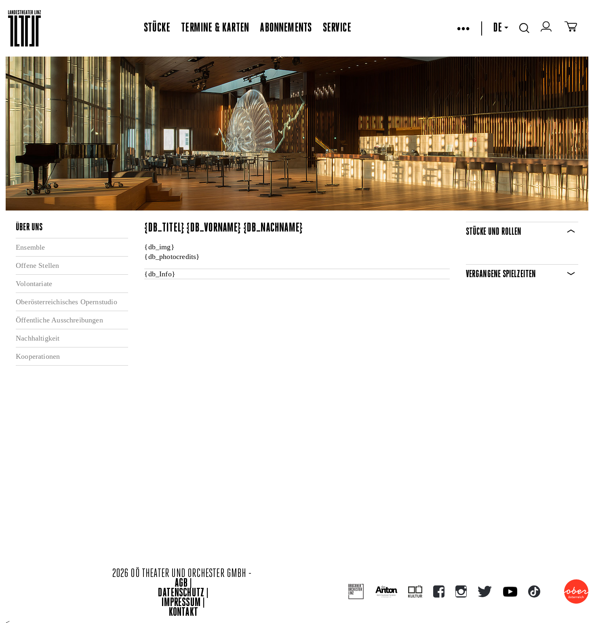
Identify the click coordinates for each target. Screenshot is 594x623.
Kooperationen (38, 356)
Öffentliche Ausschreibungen (59, 320)
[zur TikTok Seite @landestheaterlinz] (534, 591)
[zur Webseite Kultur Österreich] (415, 591)
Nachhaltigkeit (38, 338)
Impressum (181, 603)
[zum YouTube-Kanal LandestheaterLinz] (510, 592)
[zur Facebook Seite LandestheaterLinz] (438, 591)
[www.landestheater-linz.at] (24, 28)
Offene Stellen (37, 265)
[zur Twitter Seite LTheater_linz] (485, 591)
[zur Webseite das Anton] (386, 591)
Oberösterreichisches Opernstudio (66, 302)
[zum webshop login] (547, 28)
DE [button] (497, 28)
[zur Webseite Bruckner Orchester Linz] (356, 591)
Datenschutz (181, 593)
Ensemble (30, 247)
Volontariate (34, 284)
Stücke (157, 28)
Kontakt (183, 612)
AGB (181, 583)
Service (337, 28)
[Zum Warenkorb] (571, 28)
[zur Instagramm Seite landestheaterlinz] (461, 591)
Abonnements (286, 28)
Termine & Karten (215, 28)
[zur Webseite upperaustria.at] (576, 591)
